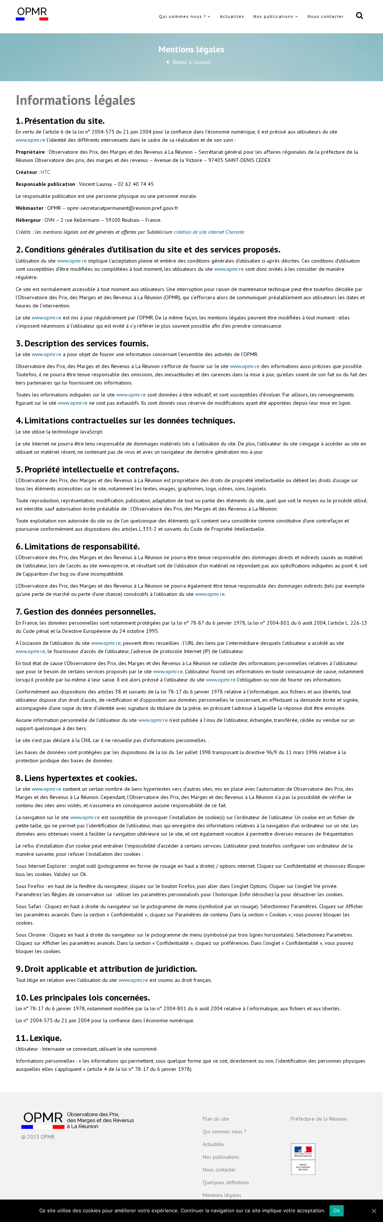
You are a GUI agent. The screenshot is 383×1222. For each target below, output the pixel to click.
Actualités (232, 16)
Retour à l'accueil (192, 62)
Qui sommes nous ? (182, 16)
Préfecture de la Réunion (319, 1118)
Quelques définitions (226, 1182)
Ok (336, 1210)
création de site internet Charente (209, 232)
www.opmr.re (30, 140)
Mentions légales (222, 1195)
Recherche (358, 16)
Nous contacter (325, 16)
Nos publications (273, 16)
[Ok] (373, 1211)
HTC (45, 172)
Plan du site (216, 1118)
